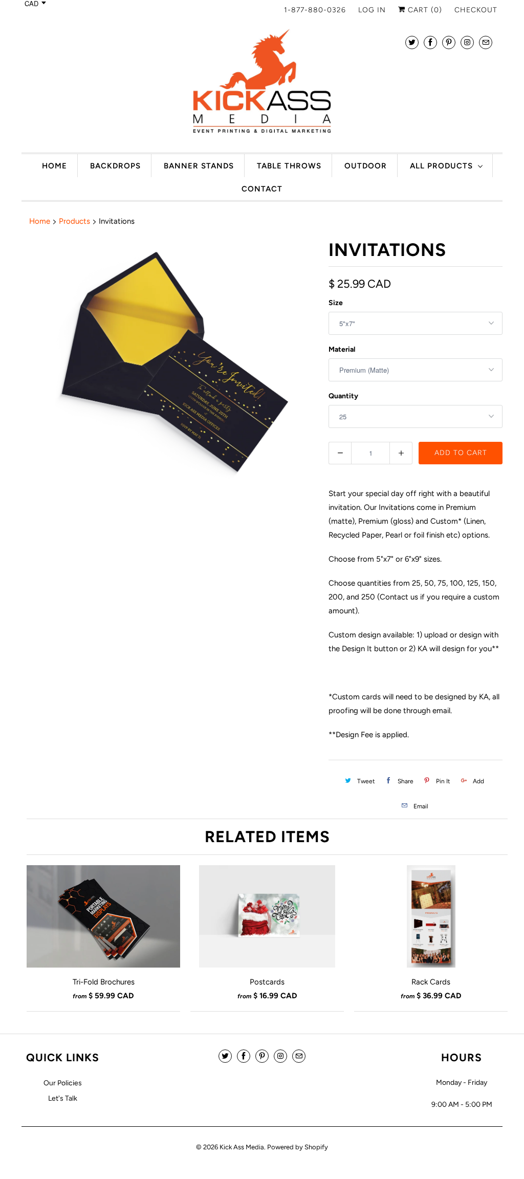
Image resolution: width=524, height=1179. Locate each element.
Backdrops (115, 165)
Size (336, 302)
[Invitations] (169, 364)
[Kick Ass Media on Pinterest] (448, 42)
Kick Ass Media (242, 1147)
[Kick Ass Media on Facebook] (430, 42)
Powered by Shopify (297, 1147)
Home (54, 165)
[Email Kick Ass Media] (485, 42)
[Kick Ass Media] (262, 84)
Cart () (423, 10)
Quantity (343, 396)
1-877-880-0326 (315, 10)
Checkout (475, 10)
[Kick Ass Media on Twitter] (412, 42)
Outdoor (365, 165)
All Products (441, 165)
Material (342, 349)
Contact (262, 189)
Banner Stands (199, 165)
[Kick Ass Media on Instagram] (467, 42)
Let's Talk (62, 1098)
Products (74, 221)
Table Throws (289, 165)
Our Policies (62, 1083)
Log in (372, 10)
